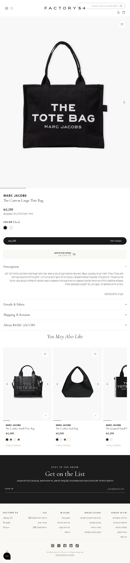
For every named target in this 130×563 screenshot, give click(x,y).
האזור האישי (96, 527)
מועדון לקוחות (95, 522)
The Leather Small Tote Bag (20, 428)
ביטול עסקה (122, 532)
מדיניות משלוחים (120, 517)
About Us (8, 517)
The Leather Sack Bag (67, 428)
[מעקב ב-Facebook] (65, 545)
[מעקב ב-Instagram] (53, 545)
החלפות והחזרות (120, 522)
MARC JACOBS (15, 195)
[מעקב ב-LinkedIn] (71, 545)
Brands (6, 522)
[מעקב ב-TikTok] (77, 545)
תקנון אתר (65, 517)
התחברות (8, 213)
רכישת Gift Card (40, 527)
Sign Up (9, 489)
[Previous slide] (7, 384)
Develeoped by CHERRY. (65, 555)
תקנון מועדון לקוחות (92, 532)
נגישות (67, 532)
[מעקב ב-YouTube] (59, 545)
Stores (6, 527)
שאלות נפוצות (121, 527)
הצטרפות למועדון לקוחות (90, 517)
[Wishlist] (122, 24)
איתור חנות (42, 522)
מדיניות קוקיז (64, 527)
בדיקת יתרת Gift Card (37, 517)
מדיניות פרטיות (63, 522)
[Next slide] (124, 102)
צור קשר (123, 536)
